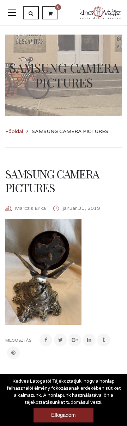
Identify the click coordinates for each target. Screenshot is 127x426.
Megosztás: (18, 340)
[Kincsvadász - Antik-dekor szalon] (100, 13)
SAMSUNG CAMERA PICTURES (52, 180)
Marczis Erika (30, 208)
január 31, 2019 (81, 208)
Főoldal (14, 131)
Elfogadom (63, 415)
